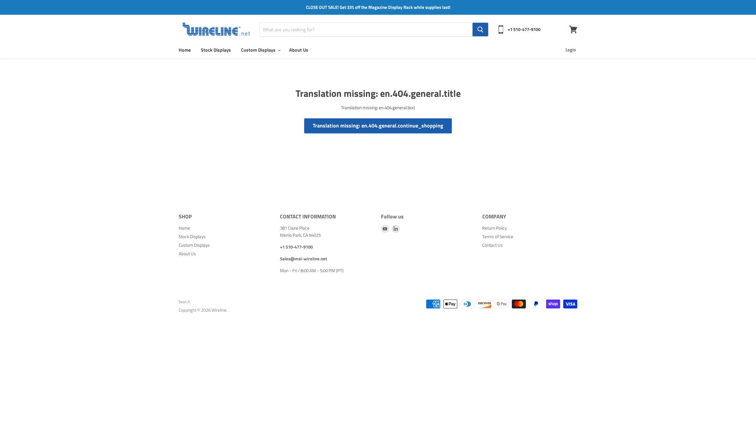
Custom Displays (259, 49)
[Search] (480, 29)
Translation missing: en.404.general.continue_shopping (378, 126)
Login (571, 49)
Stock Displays (216, 49)
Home (185, 49)
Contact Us (492, 245)
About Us (298, 49)
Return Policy (494, 228)
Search (184, 302)
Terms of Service (497, 236)
